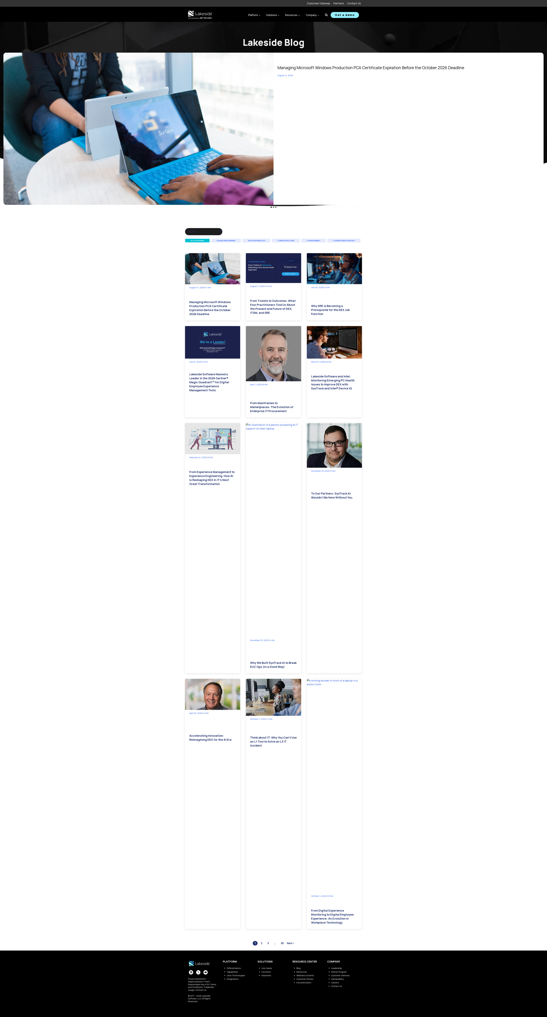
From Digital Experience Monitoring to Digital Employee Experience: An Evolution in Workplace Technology (332, 916)
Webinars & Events (305, 975)
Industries (266, 975)
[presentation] (138, 129)
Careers (335, 982)
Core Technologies (236, 975)
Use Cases (267, 968)
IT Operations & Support (344, 240)
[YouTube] (205, 972)
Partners (338, 3)
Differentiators (234, 968)
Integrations (232, 979)
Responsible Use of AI (198, 984)
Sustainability (337, 979)
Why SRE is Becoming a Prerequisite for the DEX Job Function (330, 310)
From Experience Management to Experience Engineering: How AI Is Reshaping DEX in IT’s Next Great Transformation (212, 478)
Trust (206, 981)
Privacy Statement (196, 978)
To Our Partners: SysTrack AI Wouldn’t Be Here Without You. (332, 495)
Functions (266, 972)
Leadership (336, 968)
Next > (290, 943)
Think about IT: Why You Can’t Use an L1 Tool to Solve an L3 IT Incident (273, 741)
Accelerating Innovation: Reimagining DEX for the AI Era (210, 738)
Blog (298, 968)
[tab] (271, 207)
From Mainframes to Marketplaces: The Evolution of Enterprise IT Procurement (271, 407)
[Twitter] (198, 972)
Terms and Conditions (202, 986)
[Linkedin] (191, 972)
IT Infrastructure (285, 240)
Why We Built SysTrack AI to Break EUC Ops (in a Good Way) (273, 665)
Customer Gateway (318, 3)
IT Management (313, 240)
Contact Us (354, 3)
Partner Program (339, 972)
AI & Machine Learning (226, 240)
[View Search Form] (326, 15)
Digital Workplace (256, 240)
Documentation (303, 982)
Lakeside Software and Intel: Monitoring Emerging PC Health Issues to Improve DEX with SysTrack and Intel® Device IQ (333, 382)
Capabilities (232, 972)
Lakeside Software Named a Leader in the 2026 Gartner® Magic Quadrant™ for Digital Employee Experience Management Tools (209, 382)
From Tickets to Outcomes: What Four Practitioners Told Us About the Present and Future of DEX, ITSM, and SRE (273, 307)
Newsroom (301, 972)
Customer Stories (304, 979)
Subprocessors (195, 981)
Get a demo (345, 15)
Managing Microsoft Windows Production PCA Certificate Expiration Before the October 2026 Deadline (370, 67)
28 (282, 943)
